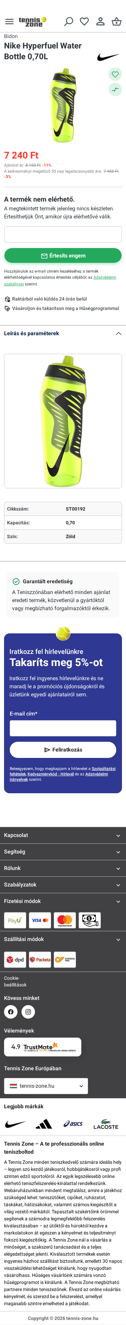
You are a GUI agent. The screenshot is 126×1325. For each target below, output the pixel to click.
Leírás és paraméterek (31, 333)
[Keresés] (68, 21)
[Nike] (108, 56)
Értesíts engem (67, 255)
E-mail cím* (23, 713)
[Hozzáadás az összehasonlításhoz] (115, 89)
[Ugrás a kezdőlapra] (32, 21)
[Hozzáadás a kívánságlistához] (115, 74)
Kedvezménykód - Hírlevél (51, 774)
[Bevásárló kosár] (116, 21)
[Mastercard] (65, 920)
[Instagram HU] (28, 1012)
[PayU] (15, 920)
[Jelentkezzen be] (100, 21)
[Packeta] (40, 959)
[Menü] (9, 21)
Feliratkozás (67, 749)
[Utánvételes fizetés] (90, 920)
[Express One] (65, 959)
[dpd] (15, 959)
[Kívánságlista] (84, 21)
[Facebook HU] (10, 1012)
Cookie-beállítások (10, 981)
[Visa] (40, 920)
